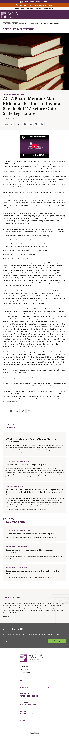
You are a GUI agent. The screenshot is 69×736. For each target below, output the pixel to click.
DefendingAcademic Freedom (28, 704)
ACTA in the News (10, 461)
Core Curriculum (22, 546)
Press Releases (9, 436)
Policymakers (30, 8)
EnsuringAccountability (26, 713)
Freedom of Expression (23, 461)
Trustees (16, 8)
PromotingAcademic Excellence (29, 695)
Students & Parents (42, 8)
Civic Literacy (19, 436)
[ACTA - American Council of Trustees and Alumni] (11, 14)
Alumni (22, 8)
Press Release (8, 124)
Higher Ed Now (43, 5)
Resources (15, 22)
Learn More (45, 1)
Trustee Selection (22, 567)
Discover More (7, 616)
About (22, 680)
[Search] (55, 8)
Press (51, 8)
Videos (7, 486)
